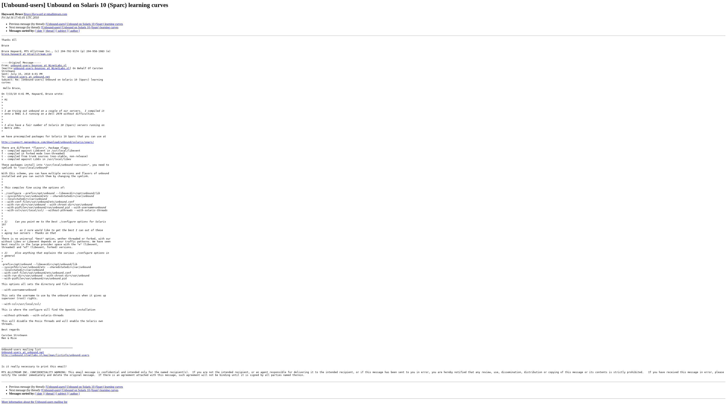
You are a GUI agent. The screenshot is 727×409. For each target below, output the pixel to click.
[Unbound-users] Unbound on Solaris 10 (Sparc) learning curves (84, 24)
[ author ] (74, 30)
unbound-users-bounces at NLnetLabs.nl (39, 65)
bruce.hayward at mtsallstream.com (26, 54)
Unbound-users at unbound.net (23, 352)
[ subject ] (62, 30)
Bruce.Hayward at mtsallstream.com (45, 14)
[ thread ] (49, 30)
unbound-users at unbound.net (29, 76)
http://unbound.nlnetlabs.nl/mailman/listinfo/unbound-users (45, 355)
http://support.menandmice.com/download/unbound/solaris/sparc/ (48, 142)
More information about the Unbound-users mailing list (34, 402)
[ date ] (39, 30)
